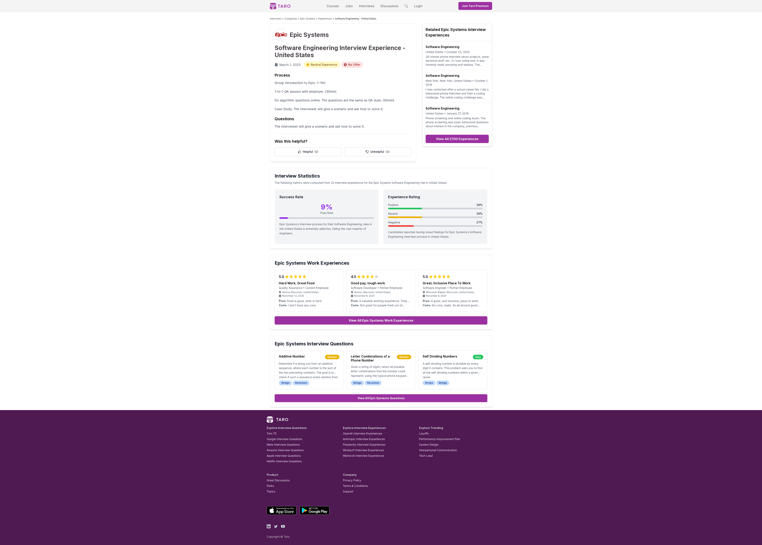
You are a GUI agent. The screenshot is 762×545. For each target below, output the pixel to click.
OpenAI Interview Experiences (362, 433)
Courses (333, 6)
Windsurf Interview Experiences (363, 450)
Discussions (389, 6)
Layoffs (424, 433)
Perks (270, 485)
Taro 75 (272, 433)
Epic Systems (307, 18)
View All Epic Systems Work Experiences (381, 320)
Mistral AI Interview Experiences (363, 455)
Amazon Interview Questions (285, 450)
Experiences (325, 18)
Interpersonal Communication (438, 450)
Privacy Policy (352, 480)
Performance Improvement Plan (439, 439)
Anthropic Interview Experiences (364, 439)
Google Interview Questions (284, 439)
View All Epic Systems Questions (381, 398)
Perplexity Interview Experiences (364, 444)
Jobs (349, 6)
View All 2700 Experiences (457, 139)
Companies (291, 18)
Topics (271, 491)
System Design (429, 444)
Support (348, 491)
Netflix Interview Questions (284, 461)
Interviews (366, 6)
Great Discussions (278, 480)
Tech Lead (426, 455)
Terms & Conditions (355, 485)
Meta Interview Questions (283, 444)
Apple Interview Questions (284, 455)
